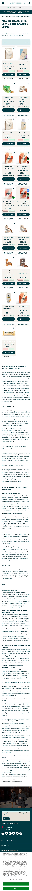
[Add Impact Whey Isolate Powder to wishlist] (28, 152)
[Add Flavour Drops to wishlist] (28, 119)
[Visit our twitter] (13, 833)
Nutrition (8, 16)
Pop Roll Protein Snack (23, 98)
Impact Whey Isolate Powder (23, 167)
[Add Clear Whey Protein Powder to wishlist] (13, 188)
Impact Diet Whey (8, 132)
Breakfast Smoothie (23, 62)
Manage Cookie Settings (16, 879)
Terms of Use (18, 876)
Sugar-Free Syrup (8, 306)
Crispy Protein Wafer (9, 237)
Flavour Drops (23, 132)
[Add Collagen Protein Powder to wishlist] (28, 292)
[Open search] (6, 3)
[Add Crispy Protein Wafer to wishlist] (13, 223)
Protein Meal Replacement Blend (8, 62)
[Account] (25, 3)
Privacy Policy (10, 876)
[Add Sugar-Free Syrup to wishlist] (13, 292)
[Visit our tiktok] (10, 833)
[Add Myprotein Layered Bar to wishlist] (13, 257)
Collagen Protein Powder (23, 307)
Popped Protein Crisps (8, 98)
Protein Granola (23, 270)
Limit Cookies (16, 884)
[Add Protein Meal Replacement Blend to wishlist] (13, 48)
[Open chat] (20, 833)
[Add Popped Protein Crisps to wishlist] (13, 83)
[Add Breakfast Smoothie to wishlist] (28, 48)
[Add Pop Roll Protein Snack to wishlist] (28, 83)
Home (3, 16)
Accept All (16, 888)
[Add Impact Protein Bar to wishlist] (28, 223)
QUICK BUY (10, 74)
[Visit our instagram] (2, 833)
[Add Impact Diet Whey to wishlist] (13, 119)
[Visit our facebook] (6, 833)
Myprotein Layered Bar (8, 271)
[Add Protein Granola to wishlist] (28, 257)
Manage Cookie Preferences (10, 823)
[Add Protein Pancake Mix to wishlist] (13, 152)
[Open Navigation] (3, 3)
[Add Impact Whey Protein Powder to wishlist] (28, 188)
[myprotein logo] (16, 3)
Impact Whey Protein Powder (23, 202)
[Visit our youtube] (17, 833)
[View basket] (29, 3)
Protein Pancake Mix (17, 35)
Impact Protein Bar (23, 237)
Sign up (6, 818)
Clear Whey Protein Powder (8, 202)
